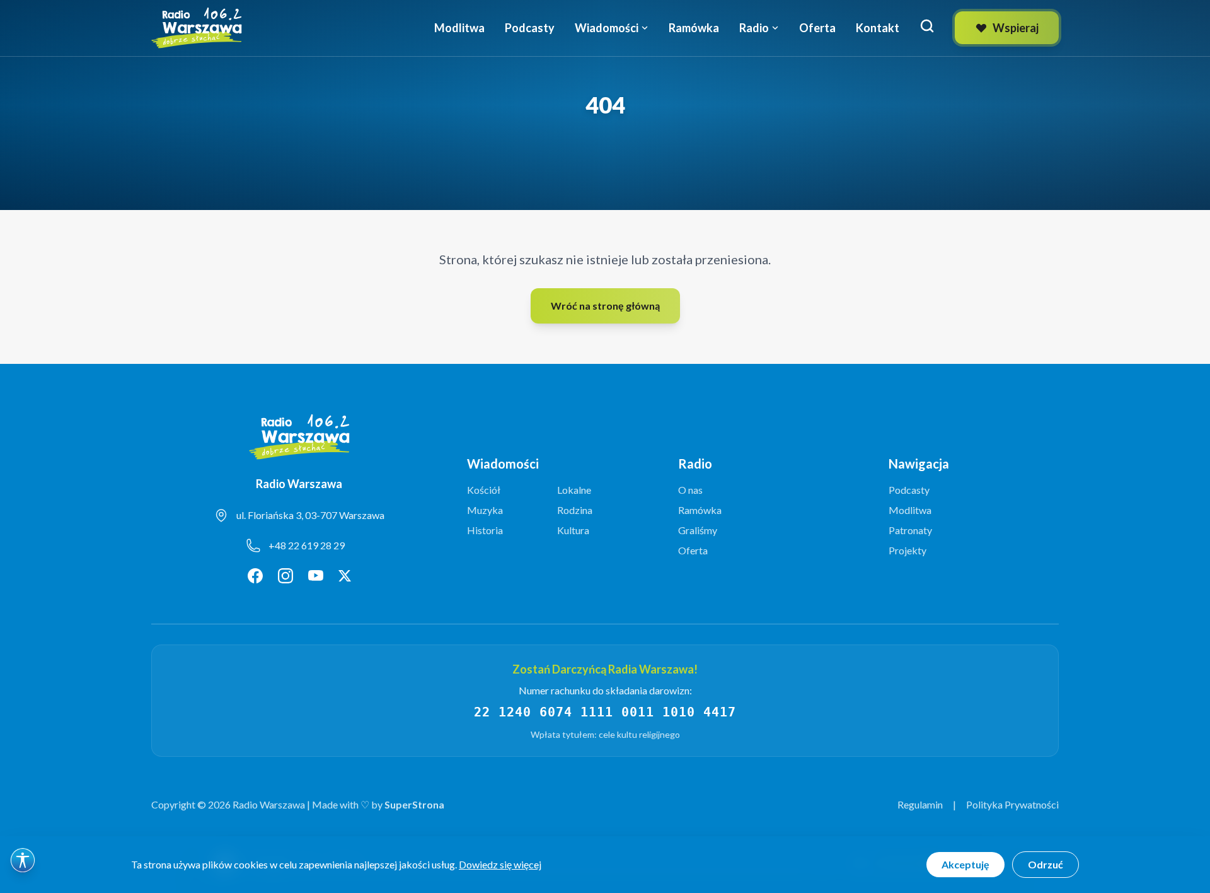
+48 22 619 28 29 (306, 545)
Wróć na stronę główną (605, 306)
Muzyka (485, 510)
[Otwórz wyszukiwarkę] (927, 25)
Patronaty (910, 530)
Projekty (907, 550)
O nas (690, 490)
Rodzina (574, 510)
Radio (754, 28)
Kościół (483, 490)
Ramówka (694, 28)
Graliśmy (697, 530)
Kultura (573, 530)
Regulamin (920, 804)
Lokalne (574, 490)
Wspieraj (1016, 28)
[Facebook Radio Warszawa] (255, 575)
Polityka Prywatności (1012, 804)
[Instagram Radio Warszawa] (285, 575)
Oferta (817, 28)
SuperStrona (414, 804)
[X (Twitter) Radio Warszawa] (344, 575)
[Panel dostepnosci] (22, 860)
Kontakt (877, 28)
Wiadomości (606, 28)
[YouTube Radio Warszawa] (315, 575)
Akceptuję (965, 864)
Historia (485, 530)
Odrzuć (1045, 864)
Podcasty (530, 28)
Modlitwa (459, 28)
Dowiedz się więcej (500, 864)
